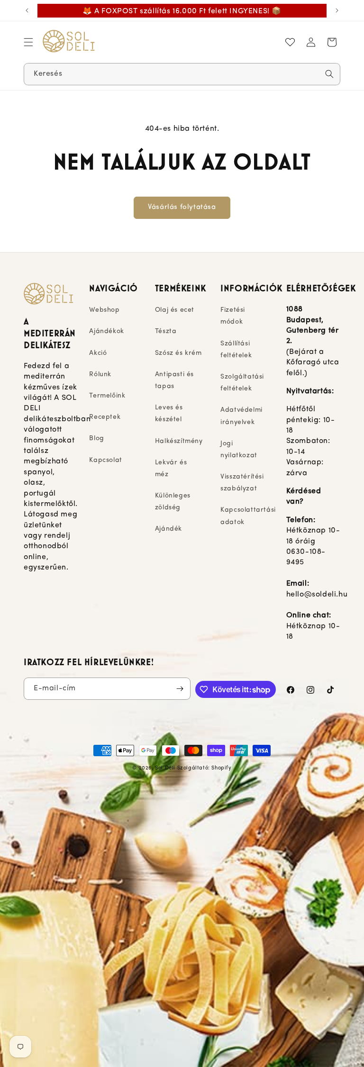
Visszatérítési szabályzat (242, 482)
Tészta (166, 331)
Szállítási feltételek (236, 349)
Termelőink (107, 395)
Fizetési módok (232, 316)
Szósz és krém (178, 353)
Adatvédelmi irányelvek (241, 416)
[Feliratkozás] (179, 689)
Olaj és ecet (174, 310)
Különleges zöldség (173, 501)
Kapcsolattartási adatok (248, 515)
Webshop (104, 310)
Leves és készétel (169, 413)
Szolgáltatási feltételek (242, 382)
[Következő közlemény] (337, 10)
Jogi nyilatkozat (238, 449)
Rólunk (100, 374)
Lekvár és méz (171, 468)
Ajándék (168, 529)
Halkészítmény (179, 441)
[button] (28, 42)
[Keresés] (329, 73)
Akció (98, 353)
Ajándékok (106, 331)
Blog (96, 438)
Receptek (104, 417)
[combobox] (182, 74)
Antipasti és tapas (174, 380)
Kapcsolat (105, 460)
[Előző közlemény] (27, 10)
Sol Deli (165, 768)
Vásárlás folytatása (182, 207)
